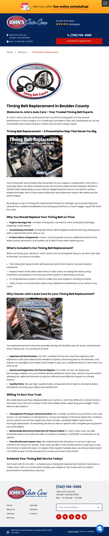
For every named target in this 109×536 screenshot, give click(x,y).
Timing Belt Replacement (45, 52)
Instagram (84, 516)
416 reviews (74, 24)
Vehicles (10, 514)
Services (22, 52)
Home (10, 52)
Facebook (58, 516)
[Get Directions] (97, 508)
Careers (33, 514)
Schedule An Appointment (79, 41)
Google (65, 516)
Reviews (33, 510)
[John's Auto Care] (27, 22)
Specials (33, 505)
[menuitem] (18, 505)
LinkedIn (78, 516)
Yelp (71, 516)
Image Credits (73, 531)
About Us (11, 510)
